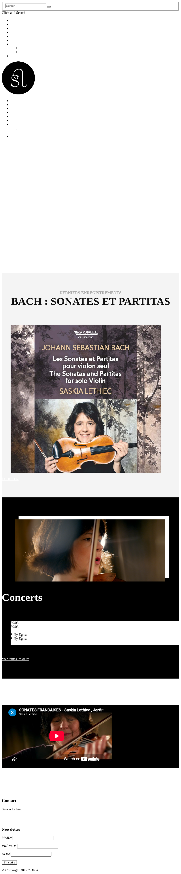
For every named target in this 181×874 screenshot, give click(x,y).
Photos (24, 48)
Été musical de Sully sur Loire (32, 631)
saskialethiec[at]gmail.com (20, 817)
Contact (16, 56)
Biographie (18, 24)
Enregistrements (22, 32)
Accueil (16, 20)
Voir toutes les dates (15, 659)
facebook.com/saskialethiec (21, 820)
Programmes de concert (27, 36)
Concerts (17, 28)
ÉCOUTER (10, 479)
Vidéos (24, 52)
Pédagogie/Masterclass (26, 40)
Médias (16, 44)
